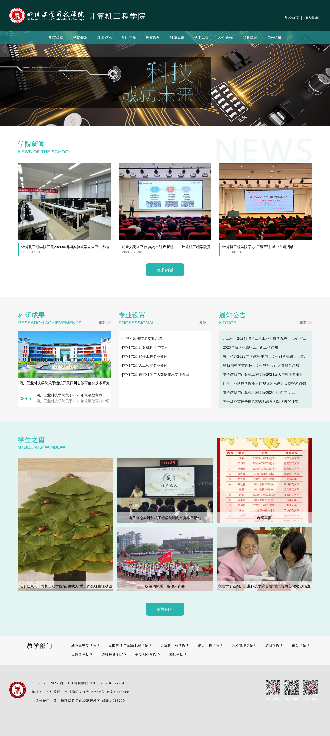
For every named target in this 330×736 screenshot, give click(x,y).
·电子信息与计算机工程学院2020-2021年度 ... (258, 392)
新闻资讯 (104, 37)
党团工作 (128, 37)
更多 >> (104, 321)
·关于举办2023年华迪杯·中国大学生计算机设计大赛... (264, 356)
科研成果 (177, 37)
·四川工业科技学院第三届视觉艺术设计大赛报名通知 (264, 383)
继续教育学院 (112, 654)
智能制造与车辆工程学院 (128, 645)
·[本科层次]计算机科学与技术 (144, 347)
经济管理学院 (242, 645)
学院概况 (80, 37)
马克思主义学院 (83, 645)
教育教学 (153, 37)
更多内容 (165, 270)
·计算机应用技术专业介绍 (141, 338)
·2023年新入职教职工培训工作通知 (250, 347)
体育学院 (299, 645)
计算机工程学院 (173, 645)
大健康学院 (80, 654)
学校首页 (292, 17)
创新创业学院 (146, 654)
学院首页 (56, 37)
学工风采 (201, 37)
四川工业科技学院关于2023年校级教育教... (70, 394)
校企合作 (225, 37)
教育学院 (272, 645)
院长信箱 (274, 37)
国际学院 (176, 654)
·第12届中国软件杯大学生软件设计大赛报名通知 (260, 365)
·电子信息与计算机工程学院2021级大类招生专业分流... (262, 375)
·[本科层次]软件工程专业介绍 (144, 356)
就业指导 (250, 37)
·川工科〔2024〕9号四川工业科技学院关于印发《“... (264, 338)
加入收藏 (311, 17)
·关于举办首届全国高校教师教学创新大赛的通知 (260, 401)
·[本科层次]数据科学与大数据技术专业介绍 (155, 374)
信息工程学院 (208, 645)
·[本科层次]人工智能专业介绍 (144, 365)
